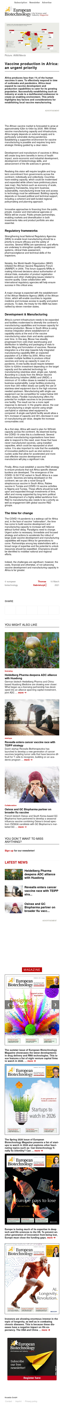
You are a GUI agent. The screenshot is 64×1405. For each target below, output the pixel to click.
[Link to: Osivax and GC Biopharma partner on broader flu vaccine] (32, 784)
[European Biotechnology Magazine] (26, 11)
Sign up (9, 850)
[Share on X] (21, 610)
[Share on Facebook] (10, 610)
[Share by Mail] (53, 610)
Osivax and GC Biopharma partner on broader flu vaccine (28, 810)
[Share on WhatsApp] (32, 610)
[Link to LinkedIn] (51, 1397)
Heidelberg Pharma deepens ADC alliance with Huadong (31, 676)
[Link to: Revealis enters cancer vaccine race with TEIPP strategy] (32, 717)
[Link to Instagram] (56, 1397)
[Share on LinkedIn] (43, 610)
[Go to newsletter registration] (32, 1359)
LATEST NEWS (16, 862)
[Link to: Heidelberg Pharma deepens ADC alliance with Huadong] (32, 650)
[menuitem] (20, 2)
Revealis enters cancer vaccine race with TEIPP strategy (30, 743)
